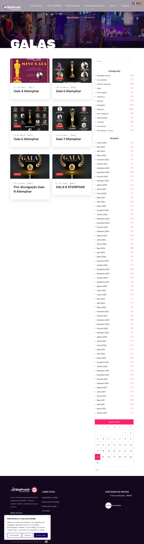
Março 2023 (101, 307)
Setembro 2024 (103, 231)
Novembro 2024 (103, 223)
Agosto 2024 (102, 236)
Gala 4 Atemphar (26, 91)
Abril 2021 (101, 404)
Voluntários (101, 126)
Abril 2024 (101, 253)
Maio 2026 (101, 147)
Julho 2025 (101, 189)
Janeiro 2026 (102, 164)
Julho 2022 (101, 341)
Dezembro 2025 (103, 168)
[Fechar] (48, 517)
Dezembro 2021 (103, 371)
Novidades (101, 105)
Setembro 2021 (103, 383)
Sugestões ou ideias (50, 497)
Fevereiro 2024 (103, 261)
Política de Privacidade (50, 502)
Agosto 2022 (102, 337)
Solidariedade (102, 118)
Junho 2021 (101, 396)
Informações (102, 92)
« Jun (97, 470)
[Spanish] (141, 3)
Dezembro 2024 (103, 219)
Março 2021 (101, 409)
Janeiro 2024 (102, 265)
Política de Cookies (49, 506)
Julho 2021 (101, 392)
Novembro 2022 (103, 324)
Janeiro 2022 (102, 366)
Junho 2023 (101, 295)
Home (12, 35)
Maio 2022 (101, 350)
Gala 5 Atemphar (68, 91)
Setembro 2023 (103, 282)
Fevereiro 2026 (103, 160)
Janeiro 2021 (102, 413)
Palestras (100, 109)
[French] (135, 3)
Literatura (101, 97)
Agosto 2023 (102, 286)
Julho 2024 (101, 240)
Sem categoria (102, 113)
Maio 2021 (101, 400)
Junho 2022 (102, 345)
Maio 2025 (101, 198)
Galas (17, 78)
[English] (132, 3)
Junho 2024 (102, 244)
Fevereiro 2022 (103, 362)
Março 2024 (101, 257)
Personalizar (14, 535)
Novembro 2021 (103, 375)
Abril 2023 (101, 303)
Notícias (100, 101)
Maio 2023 (101, 299)
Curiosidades (102, 80)
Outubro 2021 (102, 379)
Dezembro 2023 (103, 269)
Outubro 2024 (102, 227)
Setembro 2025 (103, 181)
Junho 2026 (102, 143)
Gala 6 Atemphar (26, 139)
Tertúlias (100, 122)
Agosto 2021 (102, 388)
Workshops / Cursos (105, 130)
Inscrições (46, 511)
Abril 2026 (101, 151)
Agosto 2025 (102, 185)
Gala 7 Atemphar (68, 139)
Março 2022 (101, 358)
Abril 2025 (101, 202)
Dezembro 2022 (103, 320)
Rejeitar (28, 535)
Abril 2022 (101, 354)
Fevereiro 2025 (103, 210)
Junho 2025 (101, 193)
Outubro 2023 (102, 278)
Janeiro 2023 (102, 316)
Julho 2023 (101, 291)
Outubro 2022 (102, 328)
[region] (27, 527)
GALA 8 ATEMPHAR (70, 187)
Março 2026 (101, 155)
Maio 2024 (101, 248)
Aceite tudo (41, 535)
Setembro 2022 (103, 333)
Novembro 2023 (103, 274)
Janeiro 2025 (102, 215)
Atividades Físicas (103, 75)
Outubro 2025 (102, 177)
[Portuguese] (138, 3)
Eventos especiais (104, 84)
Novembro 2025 (103, 172)
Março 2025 (101, 206)
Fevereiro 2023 (103, 312)
